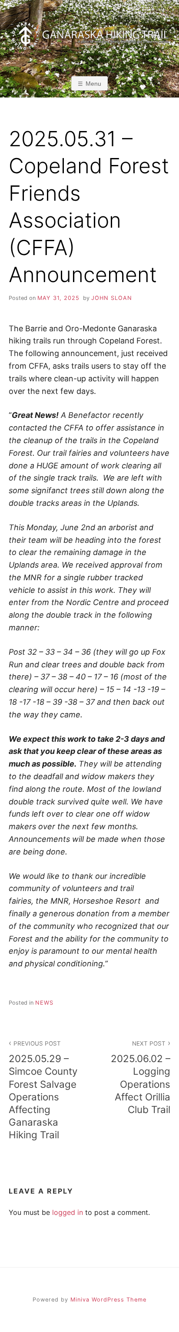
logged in (67, 1212)
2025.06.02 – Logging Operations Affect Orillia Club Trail (140, 1077)
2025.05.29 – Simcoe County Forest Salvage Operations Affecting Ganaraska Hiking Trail (43, 1090)
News (44, 1002)
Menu (93, 83)
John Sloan (111, 298)
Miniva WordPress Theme (108, 1299)
